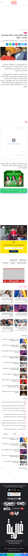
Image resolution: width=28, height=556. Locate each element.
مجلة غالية (5, 263)
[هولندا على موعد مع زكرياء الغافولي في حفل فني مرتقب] (20, 308)
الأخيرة (22, 434)
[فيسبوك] (25, 44)
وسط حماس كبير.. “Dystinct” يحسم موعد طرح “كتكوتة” (10, 374)
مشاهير (20, 30)
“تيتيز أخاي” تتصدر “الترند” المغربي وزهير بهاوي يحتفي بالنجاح (7, 329)
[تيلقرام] (7, 44)
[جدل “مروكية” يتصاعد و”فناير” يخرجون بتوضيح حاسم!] (20, 322)
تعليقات (5, 434)
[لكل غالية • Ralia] (14, 2)
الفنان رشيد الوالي (21, 263)
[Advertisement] (13, 16)
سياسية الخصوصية (16, 550)
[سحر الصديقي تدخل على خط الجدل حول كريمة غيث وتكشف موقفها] (23, 387)
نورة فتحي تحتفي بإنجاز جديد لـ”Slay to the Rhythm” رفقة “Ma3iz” (7, 314)
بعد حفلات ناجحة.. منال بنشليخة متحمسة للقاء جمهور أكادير (10, 380)
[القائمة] (1, 2)
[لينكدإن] (19, 44)
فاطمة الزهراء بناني (22, 40)
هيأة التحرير (10, 550)
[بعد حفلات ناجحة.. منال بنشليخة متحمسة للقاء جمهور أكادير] (23, 381)
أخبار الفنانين (22, 260)
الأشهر (14, 434)
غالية (5, 548)
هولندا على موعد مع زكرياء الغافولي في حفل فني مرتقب (21, 313)
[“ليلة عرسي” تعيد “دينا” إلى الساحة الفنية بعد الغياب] (23, 393)
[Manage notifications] (25, 553)
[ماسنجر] (13, 44)
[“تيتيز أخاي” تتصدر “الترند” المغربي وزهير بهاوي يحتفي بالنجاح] (6, 322)
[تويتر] (22, 44)
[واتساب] (10, 44)
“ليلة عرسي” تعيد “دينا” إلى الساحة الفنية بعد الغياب (10, 392)
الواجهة (12, 263)
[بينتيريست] (16, 44)
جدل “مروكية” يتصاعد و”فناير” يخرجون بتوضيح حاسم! (21, 328)
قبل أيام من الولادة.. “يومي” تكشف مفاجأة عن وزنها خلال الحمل (7, 300)
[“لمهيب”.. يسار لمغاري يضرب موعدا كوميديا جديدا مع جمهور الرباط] (20, 293)
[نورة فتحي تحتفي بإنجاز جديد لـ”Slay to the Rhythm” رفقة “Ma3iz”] (6, 308)
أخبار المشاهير (13, 260)
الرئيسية (24, 30)
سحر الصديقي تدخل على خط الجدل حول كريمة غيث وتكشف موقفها (11, 386)
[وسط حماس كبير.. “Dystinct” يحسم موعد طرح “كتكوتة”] (23, 375)
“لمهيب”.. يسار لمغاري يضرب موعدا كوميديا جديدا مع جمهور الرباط (21, 300)
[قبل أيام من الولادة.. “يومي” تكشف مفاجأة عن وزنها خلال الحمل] (6, 293)
